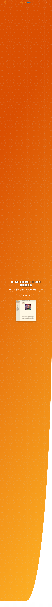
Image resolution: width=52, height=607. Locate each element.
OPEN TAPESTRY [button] (26, 309)
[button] (4, 300)
